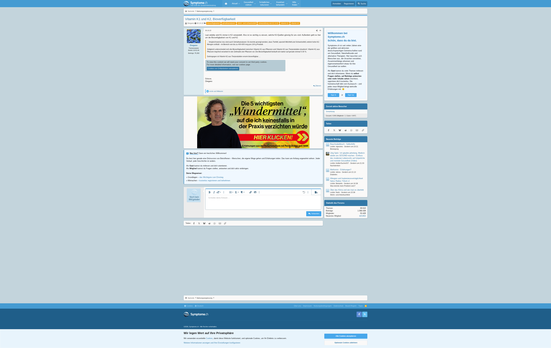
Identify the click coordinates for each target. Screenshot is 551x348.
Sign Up (351, 95)
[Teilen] (317, 30)
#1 (320, 30)
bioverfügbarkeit (213, 23)
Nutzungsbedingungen (323, 306)
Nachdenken (335, 166)
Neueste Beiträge (333, 139)
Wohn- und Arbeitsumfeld (340, 195)
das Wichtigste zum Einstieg (211, 177)
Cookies (189, 306)
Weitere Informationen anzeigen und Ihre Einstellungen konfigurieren (212, 343)
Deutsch (200, 306)
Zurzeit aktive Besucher (336, 106)
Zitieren (318, 86)
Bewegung (334, 149)
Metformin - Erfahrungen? (340, 170)
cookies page (244, 65)
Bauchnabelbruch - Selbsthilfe (342, 144)
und (216, 91)
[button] (235, 3)
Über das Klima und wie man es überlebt (347, 190)
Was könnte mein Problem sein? (342, 186)
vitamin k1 (285, 23)
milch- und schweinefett (247, 23)
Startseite (226, 3)
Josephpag (330, 111)
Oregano (190, 23)
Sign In (333, 95)
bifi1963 (362, 216)
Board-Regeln (350, 306)
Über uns (297, 306)
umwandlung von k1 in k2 (268, 23)
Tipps (360, 306)
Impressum (307, 306)
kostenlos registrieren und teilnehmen (214, 180)
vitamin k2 (295, 23)
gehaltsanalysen (228, 23)
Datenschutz (338, 306)
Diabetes (333, 175)
